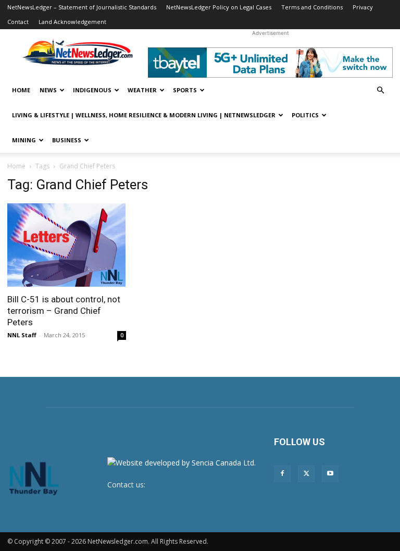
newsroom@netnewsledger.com (202, 484)
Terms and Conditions (312, 7)
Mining (24, 140)
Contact (18, 22)
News (48, 90)
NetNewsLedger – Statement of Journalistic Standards (81, 7)
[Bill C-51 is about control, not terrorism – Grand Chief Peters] (66, 245)
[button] (380, 90)
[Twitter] (306, 474)
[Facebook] (282, 474)
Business (66, 140)
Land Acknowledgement (72, 22)
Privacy (363, 7)
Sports (185, 90)
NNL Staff (21, 335)
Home (21, 90)
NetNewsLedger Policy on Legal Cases (218, 7)
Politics (305, 115)
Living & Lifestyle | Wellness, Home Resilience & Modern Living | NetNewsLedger (144, 115)
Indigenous (92, 90)
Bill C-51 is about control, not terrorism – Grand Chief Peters (63, 310)
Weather (142, 90)
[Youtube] (330, 474)
